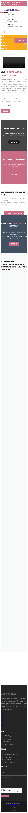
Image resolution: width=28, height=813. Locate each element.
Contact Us (4, 48)
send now (5, 796)
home (14, 806)
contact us (14, 142)
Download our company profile (14, 213)
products (14, 808)
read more (5, 111)
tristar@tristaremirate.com (8, 744)
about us (14, 807)
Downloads (4, 45)
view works (14, 175)
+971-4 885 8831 (7, 739)
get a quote (21, 40)
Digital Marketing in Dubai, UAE (14, 804)
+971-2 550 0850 (7, 757)
